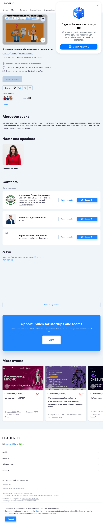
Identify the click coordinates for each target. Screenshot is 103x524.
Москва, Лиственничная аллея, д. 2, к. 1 (21, 257)
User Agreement (42, 511)
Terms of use (7, 484)
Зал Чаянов (8, 260)
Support (6, 470)
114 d (39, 393)
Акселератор (10, 393)
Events (5, 10)
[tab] (51, 452)
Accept (11, 519)
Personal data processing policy (13, 488)
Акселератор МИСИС (15, 398)
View (51, 339)
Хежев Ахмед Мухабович (32, 217)
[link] (23, 393)
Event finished (12, 79)
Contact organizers (51, 305)
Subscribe (89, 200)
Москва (10, 63)
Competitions (35, 10)
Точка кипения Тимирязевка (27, 63)
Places (13, 10)
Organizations (49, 10)
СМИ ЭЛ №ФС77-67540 (30, 499)
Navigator (23, 10)
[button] (51, 452)
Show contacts (67, 200)
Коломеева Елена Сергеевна (34, 195)
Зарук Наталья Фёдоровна (33, 235)
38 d (83, 393)
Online (20, 393)
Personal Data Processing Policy (43, 513)
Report (5, 104)
